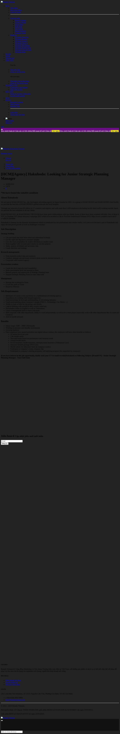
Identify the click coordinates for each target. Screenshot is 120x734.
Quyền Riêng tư (12, 682)
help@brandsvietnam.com (15, 700)
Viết (2, 127)
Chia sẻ (8, 158)
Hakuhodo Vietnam (6, 153)
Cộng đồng (10, 166)
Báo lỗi (8, 160)
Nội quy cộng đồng (13, 684)
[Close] (2, 129)
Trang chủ (9, 164)
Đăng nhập (10, 121)
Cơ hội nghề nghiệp (13, 168)
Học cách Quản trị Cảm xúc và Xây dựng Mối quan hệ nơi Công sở (30, 131)
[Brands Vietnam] (8, 2)
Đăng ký (9, 123)
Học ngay (55, 131)
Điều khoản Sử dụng (13, 680)
